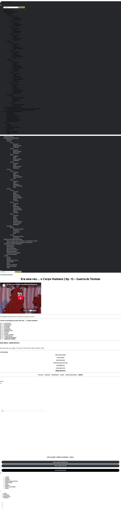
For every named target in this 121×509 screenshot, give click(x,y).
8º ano (11, 72)
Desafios (9, 125)
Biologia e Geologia (18, 97)
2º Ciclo (9, 41)
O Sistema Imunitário (10, 337)
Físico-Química (17, 66)
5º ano (11, 42)
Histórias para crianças (13, 127)
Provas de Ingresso (12, 115)
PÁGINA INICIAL (8, 10)
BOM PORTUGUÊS (60, 354)
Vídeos (8, 134)
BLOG (5, 122)
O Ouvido (6, 331)
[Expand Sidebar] (0, 383)
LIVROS (62, 374)
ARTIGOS (40, 374)
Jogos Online (10, 128)
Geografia (16, 70)
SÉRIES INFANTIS (60, 370)
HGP (14, 49)
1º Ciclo (9, 14)
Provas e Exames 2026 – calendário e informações (21, 110)
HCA (14, 101)
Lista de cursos (11, 113)
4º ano (11, 34)
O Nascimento (8, 336)
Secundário (10, 94)
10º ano (12, 96)
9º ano (11, 83)
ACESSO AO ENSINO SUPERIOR (12, 111)
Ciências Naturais (18, 48)
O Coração (7, 327)
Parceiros (6, 497)
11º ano (12, 103)
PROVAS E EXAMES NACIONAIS (12, 107)
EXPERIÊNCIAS (60, 365)
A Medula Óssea (8, 330)
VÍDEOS (80, 374)
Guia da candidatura (12, 121)
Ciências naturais (18, 68)
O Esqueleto (7, 329)
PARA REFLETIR (60, 368)
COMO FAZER (60, 357)
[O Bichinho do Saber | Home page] (6, 2)
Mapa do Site (6, 496)
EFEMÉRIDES (55, 374)
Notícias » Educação (12, 131)
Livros (8, 129)
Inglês (15, 30)
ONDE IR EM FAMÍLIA (71, 374)
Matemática (16, 20)
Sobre (5, 493)
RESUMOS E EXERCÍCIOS (10, 11)
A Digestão (7, 326)
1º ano (11, 16)
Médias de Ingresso (12, 118)
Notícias (7, 485)
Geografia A (16, 100)
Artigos (9, 124)
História (15, 69)
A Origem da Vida (8, 334)
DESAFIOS (47, 374)
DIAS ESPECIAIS (60, 360)
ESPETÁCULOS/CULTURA (61, 362)
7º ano (11, 61)
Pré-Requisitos (11, 114)
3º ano (11, 27)
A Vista (6, 333)
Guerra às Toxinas (9, 338)
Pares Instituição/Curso (13, 117)
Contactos (6, 494)
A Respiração (7, 324)
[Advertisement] (51, 396)
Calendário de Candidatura (14, 120)
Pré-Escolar (10, 13)
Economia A (16, 98)
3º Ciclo (9, 59)
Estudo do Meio (17, 18)
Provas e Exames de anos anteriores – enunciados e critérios (24, 108)
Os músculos (7, 323)
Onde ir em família (12, 132)
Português (16, 17)
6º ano (11, 51)
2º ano (11, 21)
